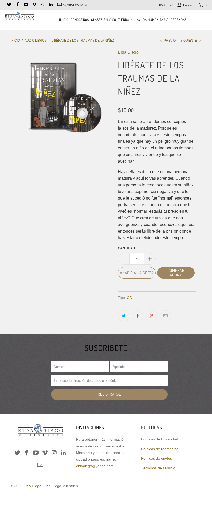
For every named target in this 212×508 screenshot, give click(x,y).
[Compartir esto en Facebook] (137, 315)
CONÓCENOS (80, 20)
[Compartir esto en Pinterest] (151, 315)
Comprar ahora (176, 272)
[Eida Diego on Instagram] (42, 5)
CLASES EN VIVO (103, 20)
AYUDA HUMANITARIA (153, 20)
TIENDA (124, 20)
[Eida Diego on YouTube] (25, 5)
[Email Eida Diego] (59, 5)
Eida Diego (128, 52)
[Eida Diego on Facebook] (17, 5)
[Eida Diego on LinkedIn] (50, 5)
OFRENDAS (179, 20)
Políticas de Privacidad (159, 439)
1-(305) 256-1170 (75, 5)
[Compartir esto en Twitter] (123, 315)
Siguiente (189, 40)
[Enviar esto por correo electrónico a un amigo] (165, 315)
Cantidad (126, 248)
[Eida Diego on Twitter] (8, 5)
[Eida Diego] (19, 17)
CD (129, 298)
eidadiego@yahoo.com (95, 466)
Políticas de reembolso (159, 449)
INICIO (64, 20)
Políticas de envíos (156, 458)
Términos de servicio (158, 468)
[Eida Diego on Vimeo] (34, 5)
